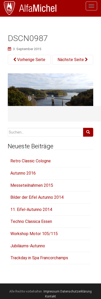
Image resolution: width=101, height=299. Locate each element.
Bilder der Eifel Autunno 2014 (36, 197)
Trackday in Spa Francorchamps (39, 257)
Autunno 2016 (23, 173)
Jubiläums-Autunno (27, 245)
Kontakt (50, 296)
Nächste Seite (71, 59)
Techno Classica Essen (31, 221)
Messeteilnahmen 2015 (31, 185)
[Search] (88, 132)
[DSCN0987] (50, 96)
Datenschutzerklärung (76, 291)
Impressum (52, 291)
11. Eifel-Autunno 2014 (31, 209)
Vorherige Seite (30, 59)
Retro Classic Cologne (30, 160)
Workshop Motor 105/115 (34, 233)
